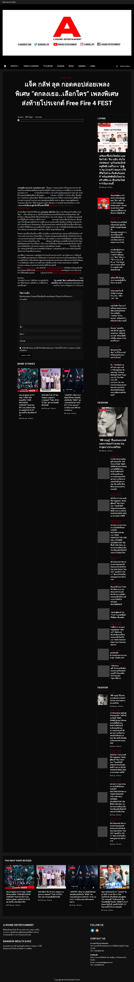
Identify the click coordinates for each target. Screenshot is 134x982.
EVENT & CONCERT (31, 66)
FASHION (60, 66)
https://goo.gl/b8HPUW (55, 268)
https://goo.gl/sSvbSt (28, 268)
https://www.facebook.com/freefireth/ (67, 273)
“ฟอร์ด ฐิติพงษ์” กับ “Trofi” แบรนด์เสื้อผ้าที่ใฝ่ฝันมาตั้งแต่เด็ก (118, 614)
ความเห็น (24, 299)
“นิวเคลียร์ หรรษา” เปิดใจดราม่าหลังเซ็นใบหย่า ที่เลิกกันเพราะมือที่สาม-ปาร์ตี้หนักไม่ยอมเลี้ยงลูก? (32, 281)
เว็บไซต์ (22, 341)
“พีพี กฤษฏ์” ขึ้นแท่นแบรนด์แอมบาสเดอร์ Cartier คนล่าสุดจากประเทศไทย (112, 443)
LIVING (92, 66)
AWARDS (81, 66)
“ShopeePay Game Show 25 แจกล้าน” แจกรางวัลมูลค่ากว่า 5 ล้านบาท (67, 281)
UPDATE (14, 66)
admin (22, 117)
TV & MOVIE (48, 66)
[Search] (117, 66)
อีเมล (22, 334)
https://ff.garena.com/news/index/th (48, 270)
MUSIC (71, 66)
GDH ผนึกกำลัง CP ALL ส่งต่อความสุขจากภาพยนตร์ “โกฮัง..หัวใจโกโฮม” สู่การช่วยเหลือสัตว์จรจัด (50, 400)
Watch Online (125, 66)
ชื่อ (21, 327)
